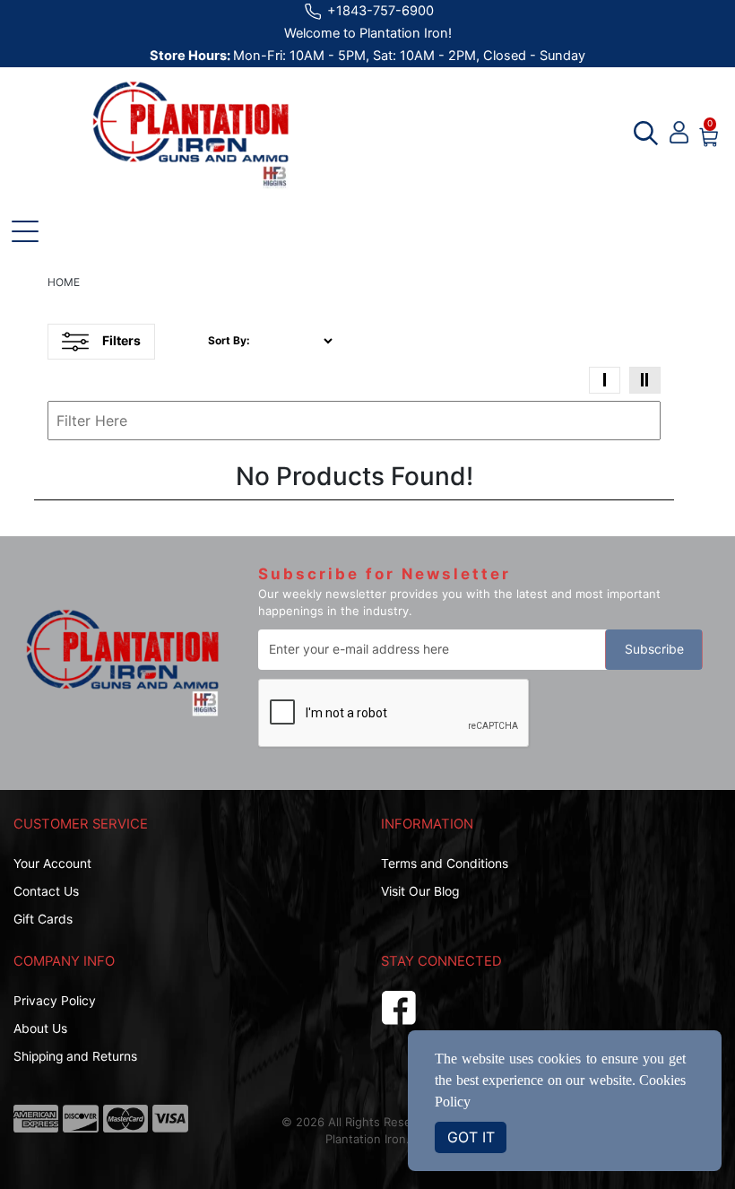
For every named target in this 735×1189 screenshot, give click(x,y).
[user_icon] (679, 133)
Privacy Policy (54, 1001)
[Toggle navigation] (25, 231)
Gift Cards (43, 919)
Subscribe (654, 649)
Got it (471, 1137)
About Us (40, 1028)
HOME (64, 282)
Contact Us (46, 891)
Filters (121, 340)
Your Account (52, 863)
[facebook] (399, 1005)
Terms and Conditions (444, 863)
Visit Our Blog (420, 891)
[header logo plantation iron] (190, 135)
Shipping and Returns (75, 1056)
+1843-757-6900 (379, 11)
